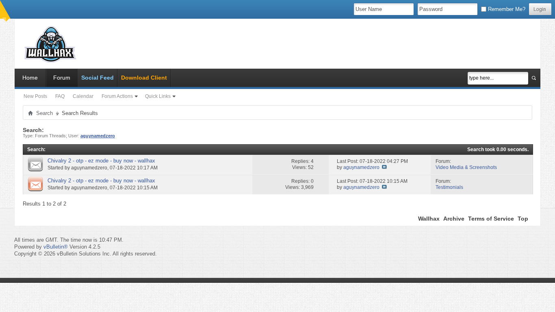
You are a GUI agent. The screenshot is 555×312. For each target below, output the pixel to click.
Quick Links (158, 96)
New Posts (35, 96)
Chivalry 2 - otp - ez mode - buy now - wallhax (101, 161)
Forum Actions (117, 96)
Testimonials (449, 187)
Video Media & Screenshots (466, 167)
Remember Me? (505, 9)
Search (44, 113)
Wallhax (429, 218)
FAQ (60, 96)
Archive (453, 218)
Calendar (83, 96)
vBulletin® (55, 247)
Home (30, 77)
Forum (61, 77)
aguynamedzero (89, 168)
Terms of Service (491, 218)
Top (523, 218)
